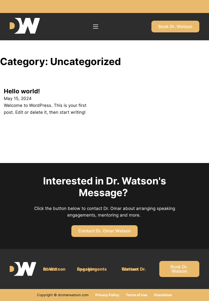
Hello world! (22, 91)
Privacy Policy (107, 295)
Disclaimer (163, 295)
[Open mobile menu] (95, 26)
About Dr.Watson (54, 269)
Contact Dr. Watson (134, 269)
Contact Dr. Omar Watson (104, 230)
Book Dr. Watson (175, 26)
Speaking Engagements (92, 269)
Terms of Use (136, 295)
